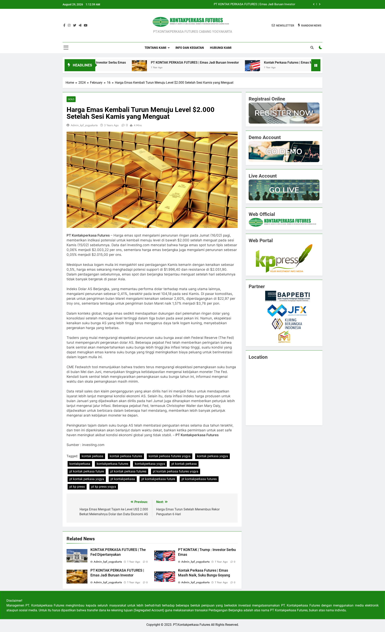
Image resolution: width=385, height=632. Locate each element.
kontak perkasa (92, 456)
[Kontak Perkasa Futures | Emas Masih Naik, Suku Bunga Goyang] (222, 67)
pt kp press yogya (103, 487)
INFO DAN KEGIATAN (189, 48)
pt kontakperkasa (122, 479)
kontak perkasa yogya (212, 456)
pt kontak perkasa (184, 464)
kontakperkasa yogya (150, 464)
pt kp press (77, 487)
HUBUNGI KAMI (220, 48)
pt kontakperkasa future (158, 479)
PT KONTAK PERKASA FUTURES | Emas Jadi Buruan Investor (254, 4)
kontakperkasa (79, 464)
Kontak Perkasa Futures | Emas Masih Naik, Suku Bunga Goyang (280, 62)
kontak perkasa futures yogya (169, 456)
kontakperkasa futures (112, 464)
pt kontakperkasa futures (199, 479)
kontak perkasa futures (126, 456)
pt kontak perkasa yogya (86, 479)
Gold (71, 99)
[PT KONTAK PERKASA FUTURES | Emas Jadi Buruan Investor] (109, 67)
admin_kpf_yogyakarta (84, 125)
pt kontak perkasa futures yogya (175, 471)
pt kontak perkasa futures (128, 471)
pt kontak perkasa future (86, 471)
